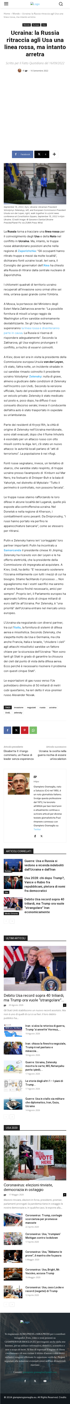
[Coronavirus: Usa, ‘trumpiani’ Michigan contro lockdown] (13, 1238)
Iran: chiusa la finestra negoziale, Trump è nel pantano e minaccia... (45, 1047)
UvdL (7, 712)
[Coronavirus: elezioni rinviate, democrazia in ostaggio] (35, 1157)
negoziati (31, 707)
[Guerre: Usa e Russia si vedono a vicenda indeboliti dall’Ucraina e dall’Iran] (13, 865)
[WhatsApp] (33, 730)
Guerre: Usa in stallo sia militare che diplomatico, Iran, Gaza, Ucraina (44, 1102)
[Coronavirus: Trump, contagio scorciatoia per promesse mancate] (13, 1220)
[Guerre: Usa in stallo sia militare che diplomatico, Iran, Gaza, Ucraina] (13, 1103)
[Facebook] (7, 730)
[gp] (20, 70)
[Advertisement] (35, 113)
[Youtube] (45, 1381)
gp (26, 70)
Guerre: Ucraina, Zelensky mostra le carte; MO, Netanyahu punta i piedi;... (44, 1066)
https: (36, 781)
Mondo (16, 13)
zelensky (18, 712)
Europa (36, 25)
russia (42, 707)
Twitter (37, 829)
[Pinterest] (24, 730)
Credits (62, 1397)
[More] (54, 154)
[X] (16, 730)
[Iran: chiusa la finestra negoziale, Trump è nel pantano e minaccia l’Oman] (13, 1048)
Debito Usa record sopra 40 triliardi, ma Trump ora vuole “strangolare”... (34, 997)
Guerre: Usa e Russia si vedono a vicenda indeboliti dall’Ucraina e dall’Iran (44, 865)
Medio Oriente (11, 913)
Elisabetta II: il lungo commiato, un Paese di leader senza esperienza (19, 755)
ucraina (52, 707)
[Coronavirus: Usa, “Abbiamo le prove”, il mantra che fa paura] (13, 1256)
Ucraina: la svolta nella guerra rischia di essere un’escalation (52, 755)
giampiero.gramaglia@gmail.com (40, 1372)
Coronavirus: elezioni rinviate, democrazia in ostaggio (28, 1187)
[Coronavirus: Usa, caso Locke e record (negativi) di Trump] (13, 1292)
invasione (18, 707)
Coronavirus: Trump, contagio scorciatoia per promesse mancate (43, 1219)
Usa (44, 25)
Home (7, 13)
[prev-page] (6, 921)
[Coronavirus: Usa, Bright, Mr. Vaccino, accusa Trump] (13, 1274)
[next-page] (12, 921)
